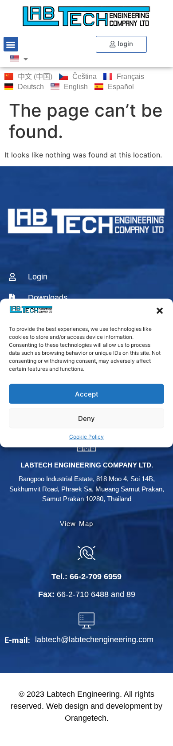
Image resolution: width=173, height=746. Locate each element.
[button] (159, 310)
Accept (86, 393)
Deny (86, 418)
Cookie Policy (86, 436)
